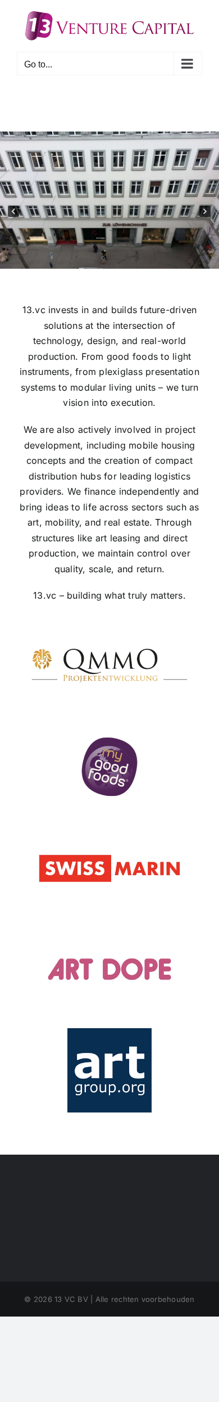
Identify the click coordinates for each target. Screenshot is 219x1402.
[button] (13, 211)
